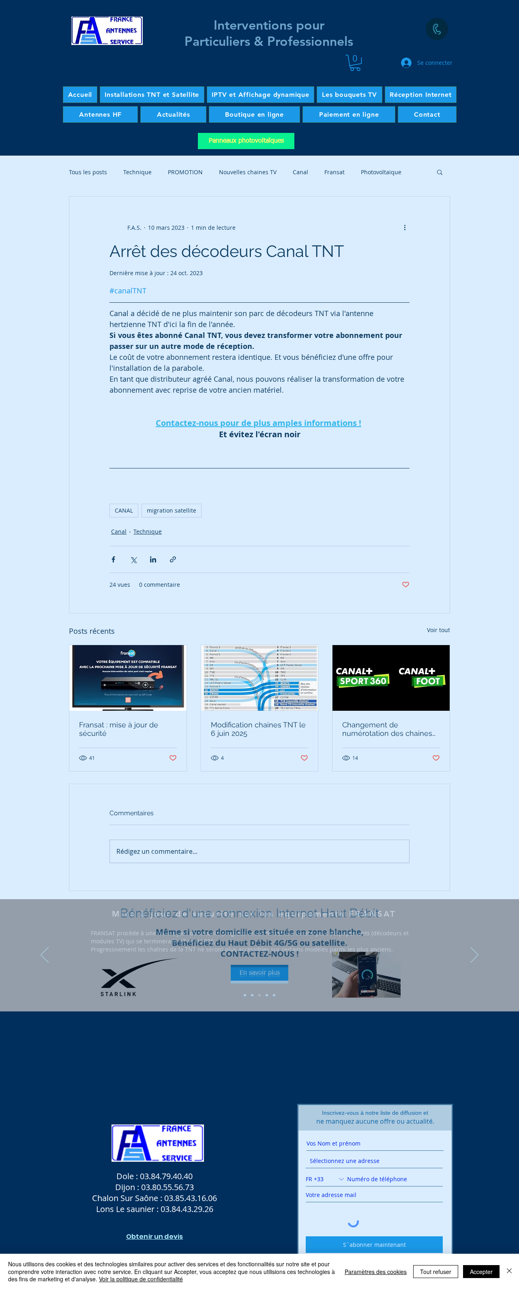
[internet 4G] (252, 995)
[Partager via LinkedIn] (153, 559)
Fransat (334, 172)
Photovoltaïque (381, 172)
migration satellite (171, 510)
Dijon (125, 1187)
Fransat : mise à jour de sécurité (118, 728)
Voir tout (438, 630)
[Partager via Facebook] (113, 559)
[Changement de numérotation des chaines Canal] (391, 678)
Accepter (481, 1272)
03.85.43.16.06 (190, 1198)
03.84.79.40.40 (166, 1176)
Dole (126, 1176)
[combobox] (374, 1161)
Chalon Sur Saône (125, 1198)
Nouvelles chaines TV (248, 172)
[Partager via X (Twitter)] (133, 559)
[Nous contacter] (437, 29)
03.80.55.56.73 (167, 1187)
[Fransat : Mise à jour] (259, 995)
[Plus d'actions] (405, 227)
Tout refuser (435, 1272)
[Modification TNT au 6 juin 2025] (259, 678)
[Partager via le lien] (173, 559)
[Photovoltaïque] (274, 995)
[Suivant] (474, 955)
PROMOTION (185, 172)
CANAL (124, 510)
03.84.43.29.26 (187, 1208)
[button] (355, 63)
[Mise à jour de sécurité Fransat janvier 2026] (128, 678)
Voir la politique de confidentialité (141, 1279)
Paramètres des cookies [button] (376, 1272)
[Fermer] (509, 1271)
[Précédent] (45, 955)
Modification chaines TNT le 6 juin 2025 (258, 728)
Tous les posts (88, 172)
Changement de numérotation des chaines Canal (387, 728)
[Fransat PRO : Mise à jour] (267, 995)
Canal (300, 172)
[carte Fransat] (245, 995)
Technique (137, 172)
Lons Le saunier (126, 1208)
